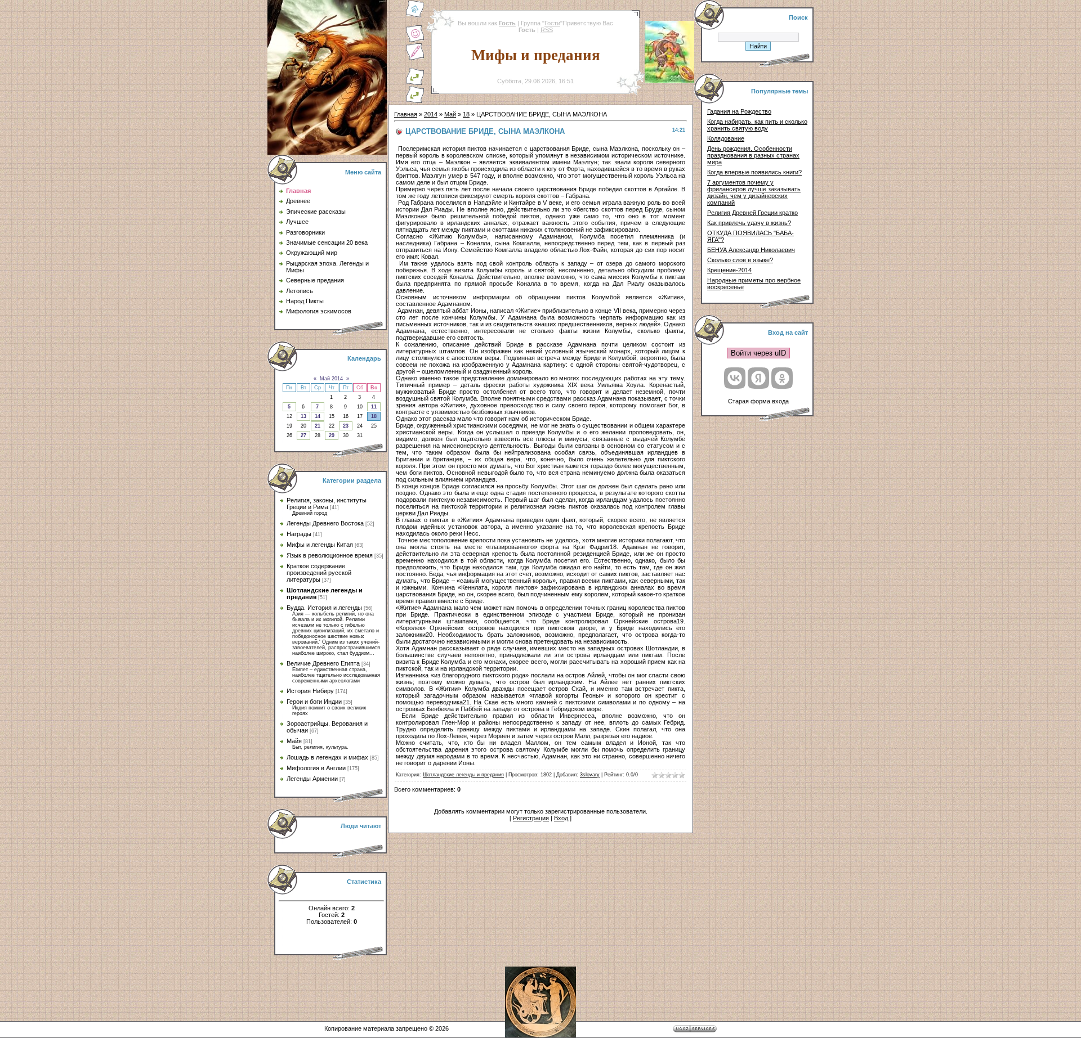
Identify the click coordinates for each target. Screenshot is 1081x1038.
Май (450, 114)
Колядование (725, 138)
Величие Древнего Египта (323, 663)
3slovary (590, 775)
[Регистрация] (415, 58)
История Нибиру (310, 690)
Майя (294, 741)
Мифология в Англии (316, 768)
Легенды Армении (312, 778)
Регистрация (531, 818)
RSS (546, 29)
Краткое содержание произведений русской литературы (319, 573)
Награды (299, 534)
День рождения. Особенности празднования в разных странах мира (753, 155)
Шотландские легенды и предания (463, 775)
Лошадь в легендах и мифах (327, 757)
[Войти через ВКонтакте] (734, 378)
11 (374, 407)
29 (331, 435)
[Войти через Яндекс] (758, 378)
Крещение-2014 (729, 270)
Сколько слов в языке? (740, 260)
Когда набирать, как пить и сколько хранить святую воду (757, 125)
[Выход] (415, 83)
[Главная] (415, 15)
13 (303, 416)
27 (303, 435)
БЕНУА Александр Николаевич (751, 249)
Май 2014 (331, 378)
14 (317, 416)
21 (317, 426)
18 (374, 416)
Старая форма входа (758, 401)
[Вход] (415, 101)
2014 (430, 114)
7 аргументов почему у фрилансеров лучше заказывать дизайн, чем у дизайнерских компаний (754, 192)
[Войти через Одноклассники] (782, 378)
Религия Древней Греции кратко (752, 212)
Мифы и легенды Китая (320, 544)
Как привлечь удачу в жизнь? (749, 222)
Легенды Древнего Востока (325, 523)
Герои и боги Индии (314, 701)
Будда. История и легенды (324, 607)
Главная (405, 114)
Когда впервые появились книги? (754, 172)
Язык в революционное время (330, 555)
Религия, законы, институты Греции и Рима (327, 503)
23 (346, 426)
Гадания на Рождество (739, 111)
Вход (561, 818)
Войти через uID (758, 353)
